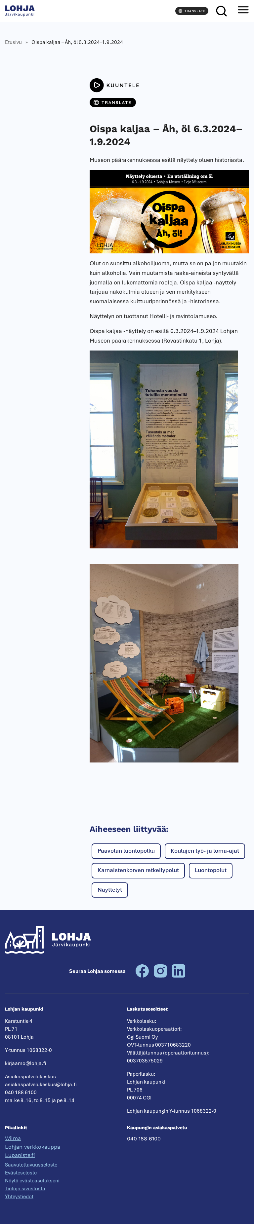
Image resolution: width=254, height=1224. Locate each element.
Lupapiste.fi (20, 1155)
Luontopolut (211, 870)
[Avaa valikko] (243, 11)
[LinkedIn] (178, 976)
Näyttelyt (110, 889)
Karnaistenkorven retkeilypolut (138, 870)
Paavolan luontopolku (126, 850)
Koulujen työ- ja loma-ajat (205, 850)
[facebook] (142, 976)
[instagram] (160, 976)
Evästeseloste (21, 1172)
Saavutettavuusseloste (31, 1165)
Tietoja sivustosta (25, 1188)
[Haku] (221, 11)
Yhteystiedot (19, 1196)
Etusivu (13, 42)
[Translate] (191, 11)
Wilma (13, 1138)
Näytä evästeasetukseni (32, 1180)
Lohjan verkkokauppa (32, 1147)
